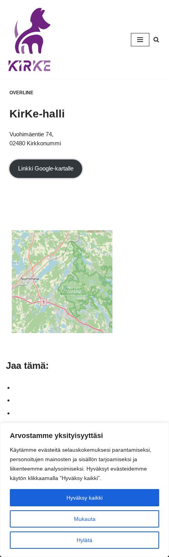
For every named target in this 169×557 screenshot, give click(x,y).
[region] (84, 490)
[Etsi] (156, 39)
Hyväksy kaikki (84, 498)
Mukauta (85, 519)
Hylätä (84, 540)
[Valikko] (140, 39)
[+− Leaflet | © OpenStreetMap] (84, 273)
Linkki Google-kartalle (45, 168)
